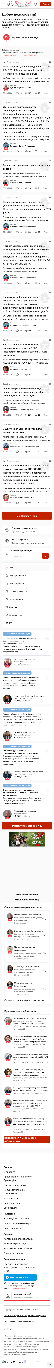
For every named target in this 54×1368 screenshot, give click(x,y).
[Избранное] (50, 62)
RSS (10, 623)
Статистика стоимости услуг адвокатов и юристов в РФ (19, 1267)
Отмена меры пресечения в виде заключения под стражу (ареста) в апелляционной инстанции (23, 392)
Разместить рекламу (27, 894)
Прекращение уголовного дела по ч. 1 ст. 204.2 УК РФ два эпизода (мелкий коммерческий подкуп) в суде (27, 70)
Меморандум (11, 1198)
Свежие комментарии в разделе (23, 907)
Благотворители (13, 1227)
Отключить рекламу (27, 899)
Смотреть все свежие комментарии (24, 1000)
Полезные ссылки (14, 1259)
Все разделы (11, 1207)
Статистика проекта (15, 1184)
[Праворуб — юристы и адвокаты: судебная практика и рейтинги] (20, 4)
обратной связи (18, 1288)
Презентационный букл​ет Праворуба (18, 1178)
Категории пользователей (18, 1238)
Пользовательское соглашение (14, 1191)
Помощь (8, 1233)
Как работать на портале (18, 1248)
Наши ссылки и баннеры (17, 1223)
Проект (8, 1167)
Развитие (9, 1213)
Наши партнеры (13, 1202)
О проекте (9, 1171)
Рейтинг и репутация (15, 1243)
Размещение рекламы (16, 1218)
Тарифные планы (13, 1253)
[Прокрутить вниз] (50, 1364)
